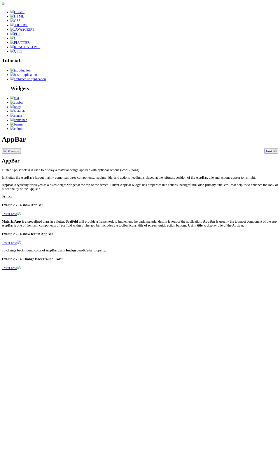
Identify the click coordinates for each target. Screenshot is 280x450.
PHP (17, 34)
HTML (19, 16)
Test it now (9, 214)
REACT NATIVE (27, 47)
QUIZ (18, 51)
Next (269, 151)
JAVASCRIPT (24, 29)
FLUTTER (22, 42)
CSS (17, 21)
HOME (19, 12)
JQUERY (21, 25)
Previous (13, 151)
